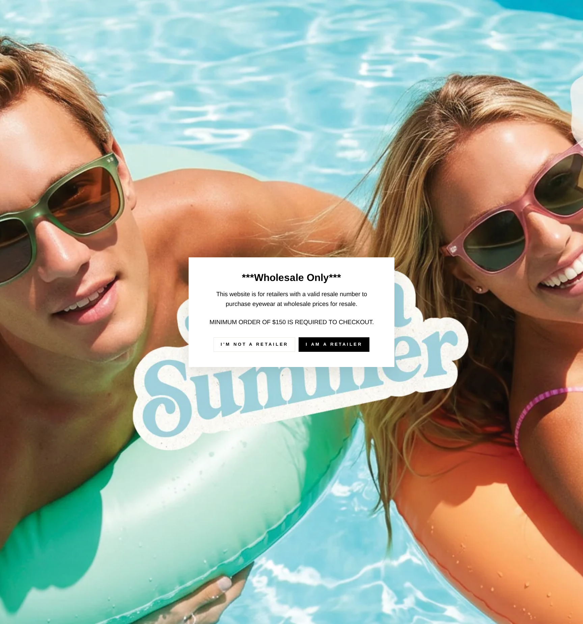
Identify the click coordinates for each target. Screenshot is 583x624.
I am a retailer (334, 344)
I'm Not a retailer (254, 344)
